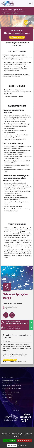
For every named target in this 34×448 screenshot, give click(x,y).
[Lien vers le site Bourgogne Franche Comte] (25, 417)
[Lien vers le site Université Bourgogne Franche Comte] (10, 417)
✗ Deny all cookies (24, 440)
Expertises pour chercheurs (10, 380)
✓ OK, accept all (9, 440)
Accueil (4, 9)
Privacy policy (22, 445)
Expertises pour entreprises (10, 383)
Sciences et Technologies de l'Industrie (14, 11)
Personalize (12, 445)
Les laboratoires (7, 395)
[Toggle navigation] (29, 3)
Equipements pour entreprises (11, 388)
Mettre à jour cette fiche (9, 359)
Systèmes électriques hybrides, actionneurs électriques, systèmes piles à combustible (15, 355)
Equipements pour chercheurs (11, 386)
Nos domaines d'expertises (10, 404)
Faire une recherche (18, 37)
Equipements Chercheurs (15, 9)
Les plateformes (7, 397)
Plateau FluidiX (7, 341)
